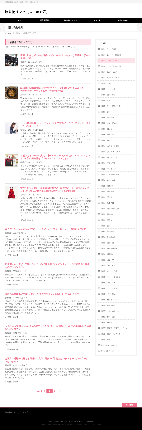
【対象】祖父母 (106, 129)
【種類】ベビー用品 (108, 294)
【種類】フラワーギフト (110, 288)
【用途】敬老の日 (107, 203)
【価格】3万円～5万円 (109, 72)
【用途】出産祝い (107, 186)
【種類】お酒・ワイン (109, 260)
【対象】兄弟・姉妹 (108, 95)
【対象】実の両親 (107, 118)
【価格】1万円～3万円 (109, 61)
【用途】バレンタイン (109, 157)
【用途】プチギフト (108, 163)
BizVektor (62, 424)
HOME (9, 33)
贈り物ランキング (107, 351)
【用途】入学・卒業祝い (110, 174)
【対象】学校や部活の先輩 (111, 106)
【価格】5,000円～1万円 (110, 78)
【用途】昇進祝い (107, 214)
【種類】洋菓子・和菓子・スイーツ (114, 328)
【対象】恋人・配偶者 (109, 123)
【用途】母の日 (106, 220)
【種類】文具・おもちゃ (110, 311)
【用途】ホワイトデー (109, 169)
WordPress (53, 424)
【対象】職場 (106, 140)
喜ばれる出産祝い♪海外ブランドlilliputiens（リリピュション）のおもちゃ (42, 294)
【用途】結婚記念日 (108, 237)
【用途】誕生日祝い (108, 243)
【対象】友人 (106, 100)
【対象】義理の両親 (108, 135)
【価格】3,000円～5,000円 (111, 66)
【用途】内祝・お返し (109, 180)
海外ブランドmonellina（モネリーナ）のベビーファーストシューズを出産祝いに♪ (46, 229)
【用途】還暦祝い (107, 254)
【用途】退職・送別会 (109, 249)
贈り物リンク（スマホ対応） (27, 12)
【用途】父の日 (106, 226)
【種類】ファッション (109, 283)
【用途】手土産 (106, 197)
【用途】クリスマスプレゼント (112, 152)
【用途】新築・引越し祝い (111, 209)
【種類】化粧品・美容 (109, 300)
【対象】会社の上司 (108, 89)
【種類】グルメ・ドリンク (111, 277)
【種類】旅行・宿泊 (108, 317)
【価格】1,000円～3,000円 (111, 55)
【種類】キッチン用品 (109, 271)
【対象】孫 (105, 112)
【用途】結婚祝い (107, 231)
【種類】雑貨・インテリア (111, 334)
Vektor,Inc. (88, 424)
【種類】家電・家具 (108, 305)
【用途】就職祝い (107, 191)
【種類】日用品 (106, 322)
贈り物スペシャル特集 (109, 345)
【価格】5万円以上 (108, 83)
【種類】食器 (106, 340)
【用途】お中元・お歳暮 (110, 146)
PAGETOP (130, 405)
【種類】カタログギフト (110, 266)
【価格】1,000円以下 (108, 49)
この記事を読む (25, 78)
